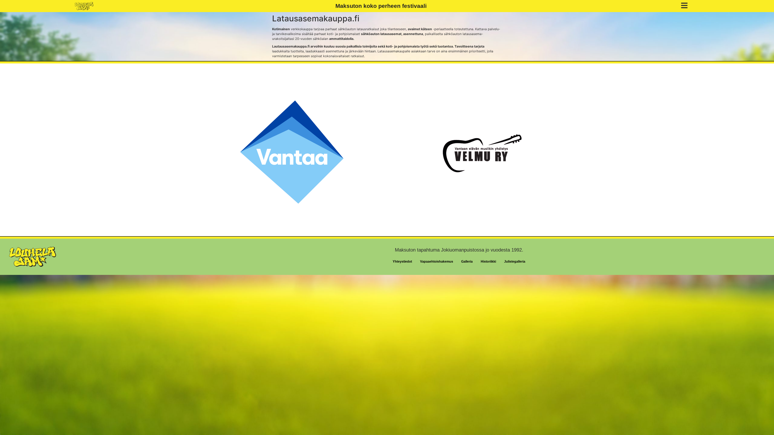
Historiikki (488, 261)
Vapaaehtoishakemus (436, 261)
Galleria (467, 261)
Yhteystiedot (402, 261)
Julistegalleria (514, 261)
